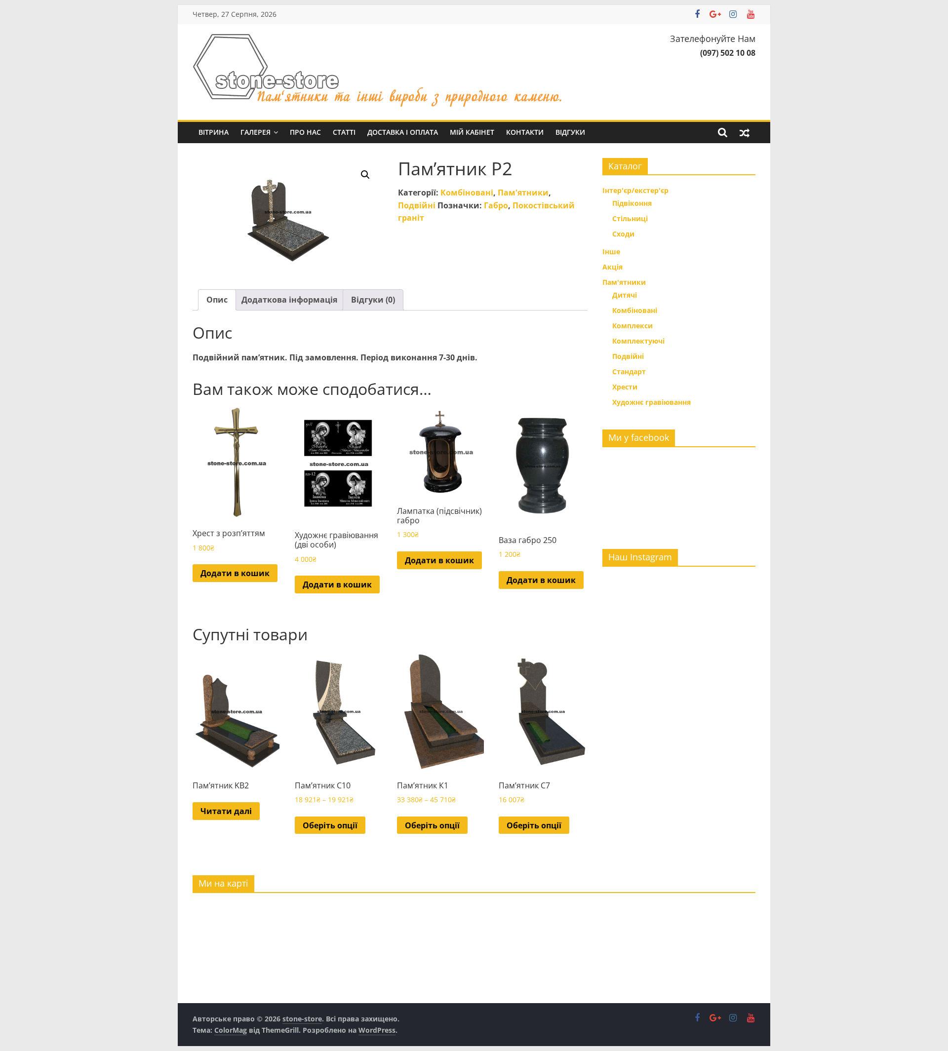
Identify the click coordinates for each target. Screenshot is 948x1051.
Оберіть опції (330, 825)
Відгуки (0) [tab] (373, 299)
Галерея (255, 132)
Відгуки (570, 132)
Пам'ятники (523, 192)
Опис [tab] (217, 299)
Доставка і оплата (402, 132)
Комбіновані (466, 192)
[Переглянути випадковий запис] (744, 132)
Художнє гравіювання (651, 402)
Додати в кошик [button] (235, 573)
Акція (612, 267)
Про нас (305, 132)
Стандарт (629, 371)
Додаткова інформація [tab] (289, 299)
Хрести (624, 386)
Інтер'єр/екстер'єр (635, 190)
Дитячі (624, 295)
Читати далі (226, 811)
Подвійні (416, 205)
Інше (611, 251)
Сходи (623, 233)
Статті (344, 132)
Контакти (525, 132)
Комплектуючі (638, 341)
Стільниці (630, 218)
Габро (496, 205)
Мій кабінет (472, 132)
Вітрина (213, 132)
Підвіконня (632, 203)
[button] (365, 175)
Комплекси (632, 325)
